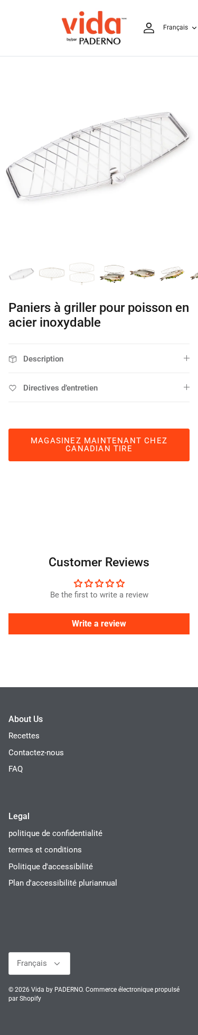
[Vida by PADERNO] (94, 28)
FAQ (15, 769)
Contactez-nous (36, 752)
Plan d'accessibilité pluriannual (62, 883)
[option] (99, 155)
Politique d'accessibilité (50, 866)
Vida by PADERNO (56, 989)
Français (175, 27)
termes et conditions (45, 849)
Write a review (99, 624)
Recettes (24, 735)
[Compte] (146, 28)
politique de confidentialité (55, 833)
